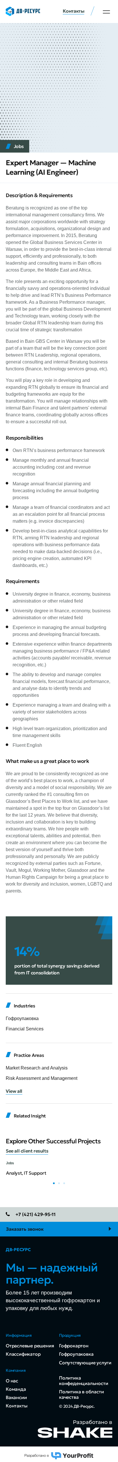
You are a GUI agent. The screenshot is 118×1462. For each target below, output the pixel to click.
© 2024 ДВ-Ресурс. (77, 1406)
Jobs (19, 146)
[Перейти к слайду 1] (54, 1183)
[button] (106, 11)
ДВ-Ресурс (18, 1249)
